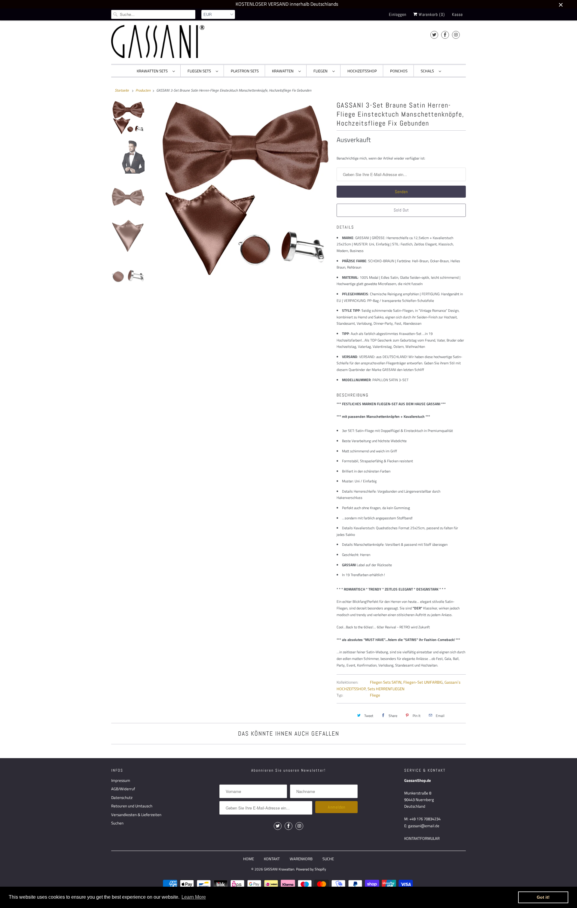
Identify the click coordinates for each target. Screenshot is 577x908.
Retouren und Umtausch (131, 806)
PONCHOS (399, 71)
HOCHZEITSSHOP (362, 71)
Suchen (117, 823)
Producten (143, 90)
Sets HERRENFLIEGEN (386, 689)
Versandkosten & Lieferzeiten (136, 815)
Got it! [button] (543, 897)
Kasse (457, 14)
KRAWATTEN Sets (153, 71)
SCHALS (428, 71)
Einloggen (397, 14)
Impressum (120, 780)
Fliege (375, 695)
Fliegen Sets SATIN (385, 682)
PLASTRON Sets (245, 71)
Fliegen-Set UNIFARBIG (423, 682)
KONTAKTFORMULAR (422, 838)
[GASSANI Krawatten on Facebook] (445, 34)
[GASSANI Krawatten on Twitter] (434, 34)
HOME (248, 859)
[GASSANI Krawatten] (157, 41)
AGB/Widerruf (123, 789)
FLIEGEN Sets (200, 71)
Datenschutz (122, 797)
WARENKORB (301, 859)
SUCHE (328, 859)
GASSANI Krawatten (279, 869)
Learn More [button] (194, 897)
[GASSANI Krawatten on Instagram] (456, 34)
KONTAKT (272, 859)
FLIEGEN (321, 71)
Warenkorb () (431, 14)
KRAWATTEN (283, 71)
